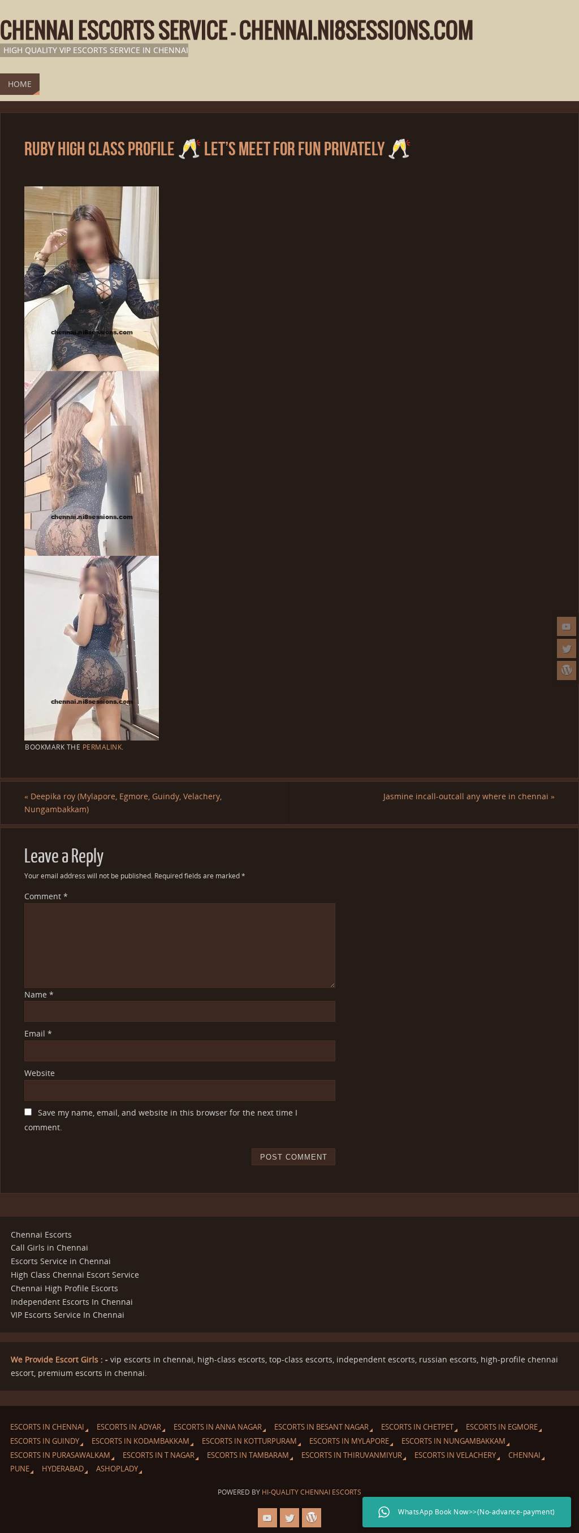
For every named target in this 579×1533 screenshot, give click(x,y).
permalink (102, 746)
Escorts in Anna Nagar (218, 1427)
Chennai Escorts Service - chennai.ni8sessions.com (236, 32)
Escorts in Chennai (47, 1427)
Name (39, 994)
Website (39, 1073)
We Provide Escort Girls (54, 1359)
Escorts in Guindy (44, 1441)
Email (38, 1033)
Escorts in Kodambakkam (140, 1441)
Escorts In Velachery (455, 1455)
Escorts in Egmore (502, 1427)
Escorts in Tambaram (248, 1455)
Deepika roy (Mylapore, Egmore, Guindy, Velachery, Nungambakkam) (123, 803)
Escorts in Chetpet (417, 1427)
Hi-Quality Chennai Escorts (311, 1492)
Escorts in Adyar (129, 1427)
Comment (46, 896)
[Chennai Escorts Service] (566, 626)
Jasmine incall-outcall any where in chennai (469, 796)
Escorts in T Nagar (159, 1455)
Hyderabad (63, 1469)
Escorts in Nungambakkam (453, 1441)
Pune (19, 1469)
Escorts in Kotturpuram (249, 1441)
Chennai (524, 1455)
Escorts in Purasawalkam (60, 1455)
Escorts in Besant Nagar (321, 1427)
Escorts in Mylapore (349, 1441)
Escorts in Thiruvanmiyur (351, 1455)
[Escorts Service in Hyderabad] (566, 670)
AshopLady (117, 1469)
